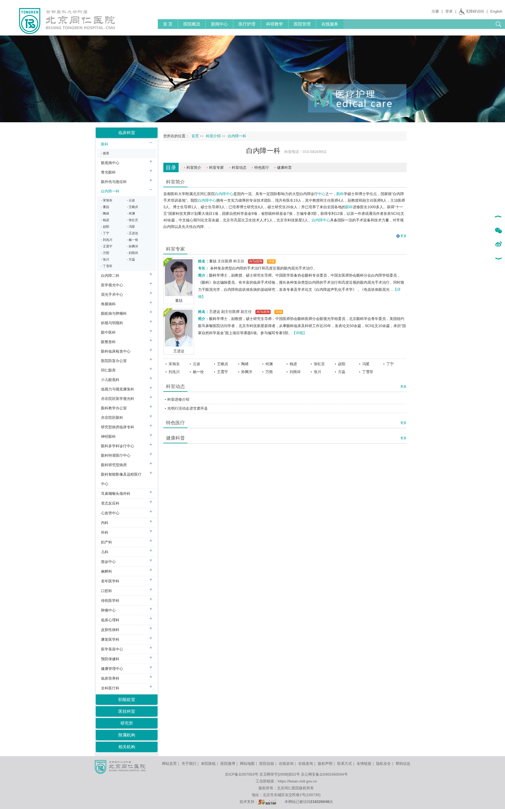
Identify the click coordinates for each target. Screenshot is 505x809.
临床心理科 (110, 620)
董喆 (179, 300)
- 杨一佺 (132, 240)
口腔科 (106, 591)
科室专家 (216, 167)
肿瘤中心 (108, 610)
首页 (195, 136)
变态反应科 (110, 503)
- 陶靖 (105, 213)
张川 (317, 372)
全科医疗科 (110, 688)
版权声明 (325, 763)
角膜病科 (108, 304)
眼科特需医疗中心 (115, 455)
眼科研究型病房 (114, 465)
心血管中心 (110, 513)
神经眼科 (108, 436)
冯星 (366, 364)
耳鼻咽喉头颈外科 (115, 493)
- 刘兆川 (106, 240)
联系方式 (344, 763)
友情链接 (364, 763)
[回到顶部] (498, 217)
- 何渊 (131, 213)
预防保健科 (110, 659)
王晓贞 (222, 364)
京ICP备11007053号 (241, 774)
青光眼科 (108, 172)
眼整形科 (108, 342)
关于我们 (188, 763)
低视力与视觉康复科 (117, 389)
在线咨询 (286, 763)
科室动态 (239, 167)
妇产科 (106, 542)
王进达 (178, 351)
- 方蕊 (131, 259)
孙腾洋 (246, 372)
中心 (321, 194)
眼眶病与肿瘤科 (114, 313)
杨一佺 (198, 372)
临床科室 (126, 132)
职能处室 (126, 699)
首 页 (168, 24)
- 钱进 (105, 220)
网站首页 (169, 763)
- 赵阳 (105, 226)
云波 (196, 364)
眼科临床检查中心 (115, 351)
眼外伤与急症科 (114, 182)
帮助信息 (403, 763)
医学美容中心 (112, 649)
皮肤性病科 (110, 630)
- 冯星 (131, 226)
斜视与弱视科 (112, 323)
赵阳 (341, 364)
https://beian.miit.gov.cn (297, 781)
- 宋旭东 (106, 200)
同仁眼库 (108, 370)
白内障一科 (110, 191)
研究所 (126, 723)
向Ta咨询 (255, 261)
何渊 (269, 364)
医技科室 (126, 711)
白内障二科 (110, 275)
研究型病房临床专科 (117, 427)
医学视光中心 (112, 285)
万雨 (269, 372)
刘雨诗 (295, 372)
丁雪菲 (367, 372)
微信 (498, 231)
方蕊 (341, 372)
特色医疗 (261, 167)
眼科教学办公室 (114, 408)
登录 (449, 11)
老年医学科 (110, 581)
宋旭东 (174, 364)
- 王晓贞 (132, 207)
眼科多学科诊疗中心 (117, 446)
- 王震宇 (106, 246)
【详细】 (299, 333)
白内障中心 (224, 194)
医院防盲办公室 (114, 361)
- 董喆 (105, 207)
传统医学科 (110, 600)
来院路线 (208, 763)
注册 (435, 11)
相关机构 (126, 747)
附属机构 (126, 735)
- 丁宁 (105, 233)
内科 (104, 523)
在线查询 (305, 763)
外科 (104, 532)
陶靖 (245, 364)
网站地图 (247, 763)
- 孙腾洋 (132, 246)
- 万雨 (105, 253)
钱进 (293, 364)
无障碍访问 (475, 11)
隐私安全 (383, 763)
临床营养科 (110, 678)
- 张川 (105, 259)
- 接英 (105, 153)
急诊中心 (108, 561)
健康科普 (284, 167)
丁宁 (390, 364)
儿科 (104, 552)
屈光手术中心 (112, 294)
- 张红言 (132, 220)
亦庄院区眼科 (112, 417)
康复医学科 (110, 639)
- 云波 (131, 200)
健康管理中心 (112, 668)
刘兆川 (174, 372)
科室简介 (193, 167)
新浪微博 (498, 244)
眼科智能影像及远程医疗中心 (121, 479)
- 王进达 (132, 233)
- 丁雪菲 (106, 266)
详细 (271, 261)
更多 (403, 386)
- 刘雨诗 (132, 253)
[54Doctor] (267, 802)
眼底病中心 (110, 163)
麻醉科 (106, 571)
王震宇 (222, 372)
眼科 (340, 194)
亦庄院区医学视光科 (117, 398)
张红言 (319, 364)
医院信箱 (266, 763)
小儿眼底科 (110, 380)
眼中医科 (108, 332)
